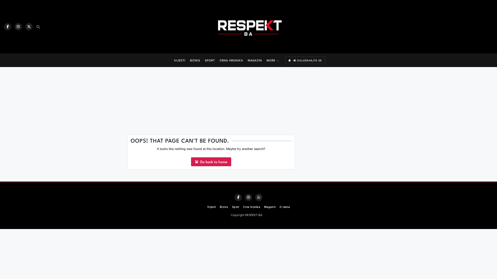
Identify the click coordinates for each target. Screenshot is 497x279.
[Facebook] (7, 26)
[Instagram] (18, 26)
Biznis (195, 60)
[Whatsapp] (258, 197)
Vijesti (179, 60)
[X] (29, 26)
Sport (210, 60)
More (271, 60)
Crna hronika (231, 60)
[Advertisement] (248, 96)
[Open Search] (38, 26)
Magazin (255, 60)
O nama (285, 206)
